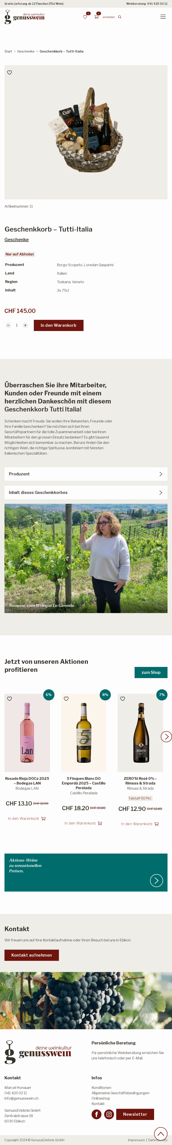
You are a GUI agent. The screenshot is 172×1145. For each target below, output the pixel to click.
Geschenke (25, 51)
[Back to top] (161, 1134)
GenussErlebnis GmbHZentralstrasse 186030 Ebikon (22, 1115)
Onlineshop (101, 1098)
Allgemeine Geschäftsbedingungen (120, 1093)
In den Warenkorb (59, 325)
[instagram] (109, 1114)
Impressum (136, 1140)
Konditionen (101, 1088)
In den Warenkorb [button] (23, 818)
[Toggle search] (120, 17)
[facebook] (96, 1114)
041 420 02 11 (157, 3)
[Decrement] (8, 325)
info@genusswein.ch (21, 1098)
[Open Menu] (163, 17)
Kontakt (98, 1104)
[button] (166, 736)
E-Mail (137, 1058)
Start (8, 51)
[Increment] (25, 325)
